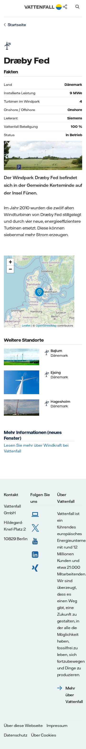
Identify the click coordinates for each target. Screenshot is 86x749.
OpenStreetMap (46, 325)
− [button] (10, 269)
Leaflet (26, 325)
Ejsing (56, 372)
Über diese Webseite (23, 725)
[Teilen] (65, 7)
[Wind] (47, 352)
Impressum (57, 725)
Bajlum (56, 351)
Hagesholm (60, 401)
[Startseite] (43, 12)
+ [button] (10, 262)
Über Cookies (43, 735)
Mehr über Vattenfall (74, 695)
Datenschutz (15, 735)
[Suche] (77, 7)
